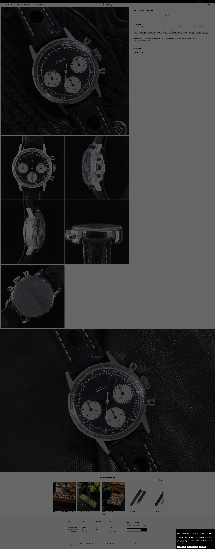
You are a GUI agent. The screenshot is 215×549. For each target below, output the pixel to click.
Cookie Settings (202, 546)
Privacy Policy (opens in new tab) (204, 536)
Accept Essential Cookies (192, 546)
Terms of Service (189, 543)
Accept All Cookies (181, 546)
